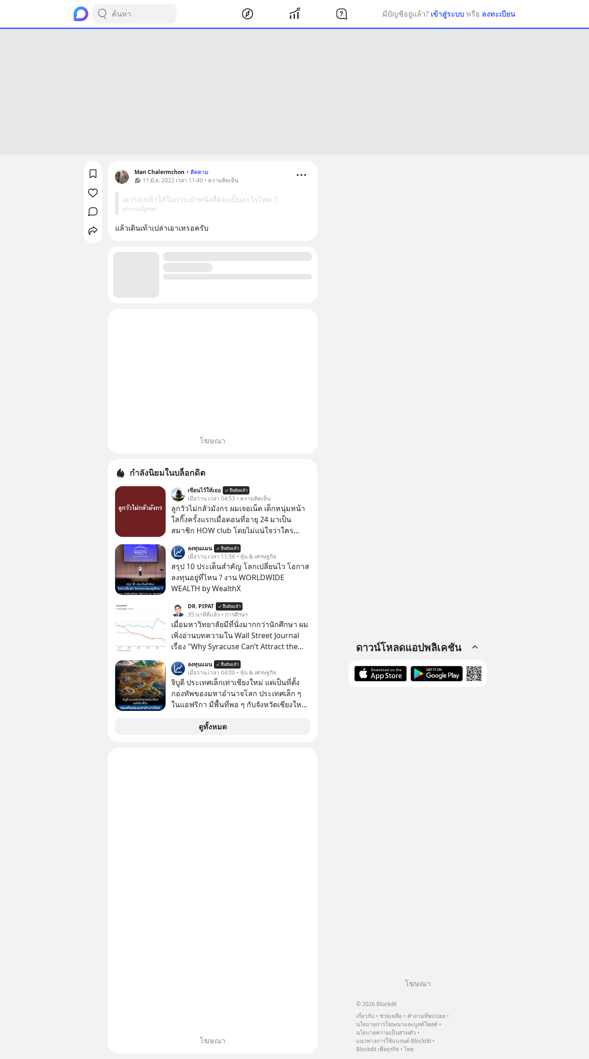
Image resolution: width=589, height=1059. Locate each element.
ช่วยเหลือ (391, 1016)
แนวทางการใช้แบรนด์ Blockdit (393, 1041)
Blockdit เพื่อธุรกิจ (377, 1049)
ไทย (409, 1049)
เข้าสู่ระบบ (447, 14)
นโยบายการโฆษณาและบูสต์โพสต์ (397, 1024)
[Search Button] (102, 14)
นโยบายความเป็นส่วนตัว (386, 1032)
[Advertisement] (294, 92)
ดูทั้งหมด (213, 727)
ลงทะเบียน (498, 14)
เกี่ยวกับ (365, 1016)
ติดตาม (199, 172)
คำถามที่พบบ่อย (426, 1016)
